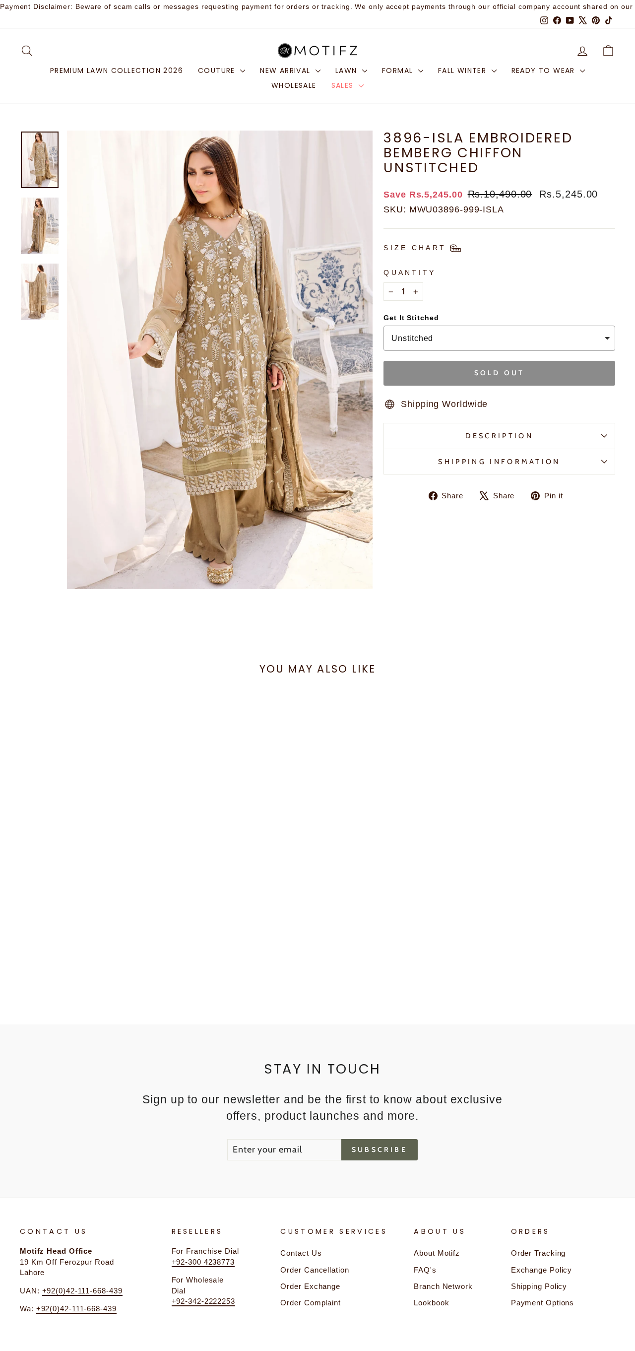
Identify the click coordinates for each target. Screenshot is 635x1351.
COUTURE (218, 70)
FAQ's (425, 1270)
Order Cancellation (314, 1270)
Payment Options (542, 1302)
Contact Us (300, 1253)
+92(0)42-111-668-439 (82, 1290)
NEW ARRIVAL (286, 70)
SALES (343, 85)
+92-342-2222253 (204, 1301)
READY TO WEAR (544, 70)
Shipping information (499, 461)
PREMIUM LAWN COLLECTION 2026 (116, 70)
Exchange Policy (541, 1270)
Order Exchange (310, 1286)
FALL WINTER (463, 70)
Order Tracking (538, 1253)
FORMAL (399, 70)
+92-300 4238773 (203, 1262)
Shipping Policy (539, 1286)
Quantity (409, 272)
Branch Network (443, 1286)
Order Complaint (310, 1302)
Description (499, 435)
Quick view (90, 899)
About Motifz (437, 1253)
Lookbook (431, 1302)
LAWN (347, 70)
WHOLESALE (294, 85)
